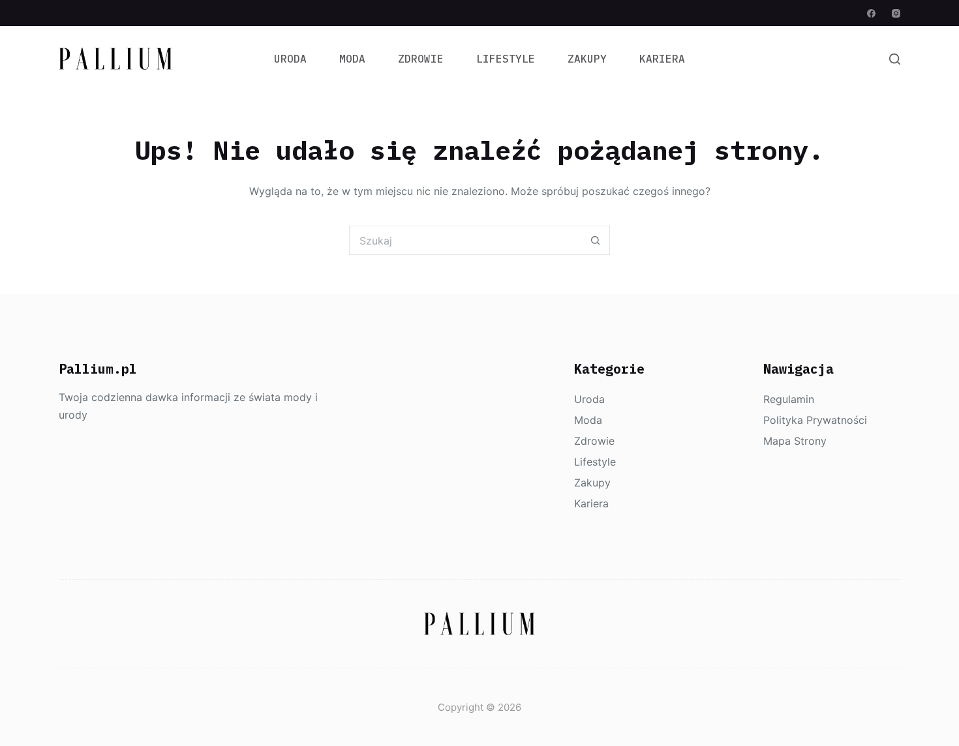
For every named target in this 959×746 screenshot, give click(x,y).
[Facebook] (871, 13)
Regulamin (788, 399)
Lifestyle (505, 58)
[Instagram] (896, 13)
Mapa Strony (795, 440)
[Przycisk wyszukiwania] (595, 240)
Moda (352, 58)
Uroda (290, 58)
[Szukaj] (894, 59)
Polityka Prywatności (815, 419)
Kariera (662, 58)
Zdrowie (421, 58)
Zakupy (587, 58)
